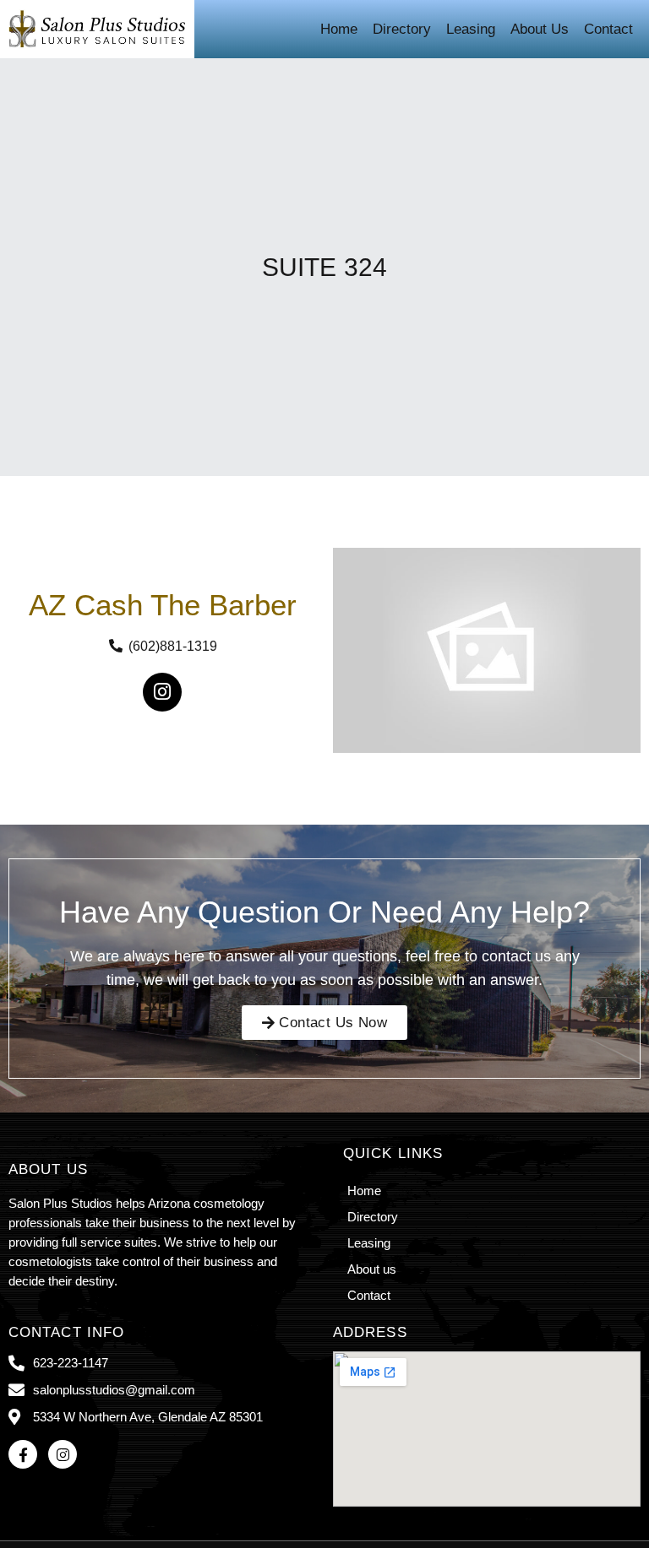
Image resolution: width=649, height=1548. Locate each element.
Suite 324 (324, 267)
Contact (608, 29)
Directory (402, 29)
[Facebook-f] (22, 1454)
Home (338, 29)
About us (539, 29)
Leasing (470, 29)
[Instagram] (162, 692)
